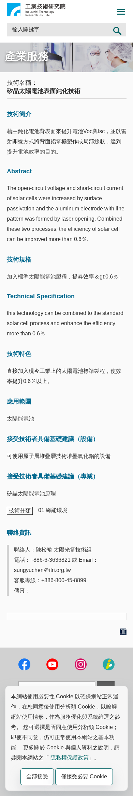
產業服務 (27, 56)
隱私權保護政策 (69, 758)
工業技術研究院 (36, 9)
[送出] (117, 29)
